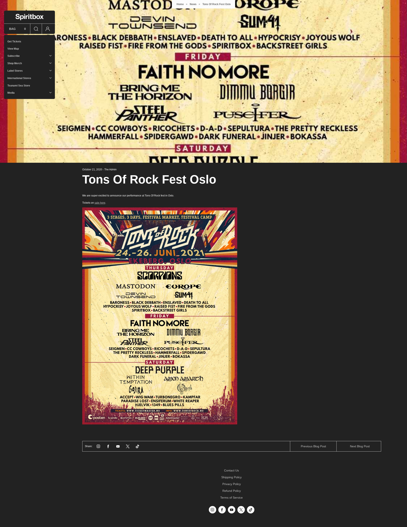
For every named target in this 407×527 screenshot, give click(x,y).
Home (180, 4)
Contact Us (231, 470)
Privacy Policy (231, 484)
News (193, 4)
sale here (100, 202)
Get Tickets (14, 41)
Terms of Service (231, 497)
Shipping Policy (231, 477)
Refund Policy (231, 490)
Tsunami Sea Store (18, 85)
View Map (13, 48)
